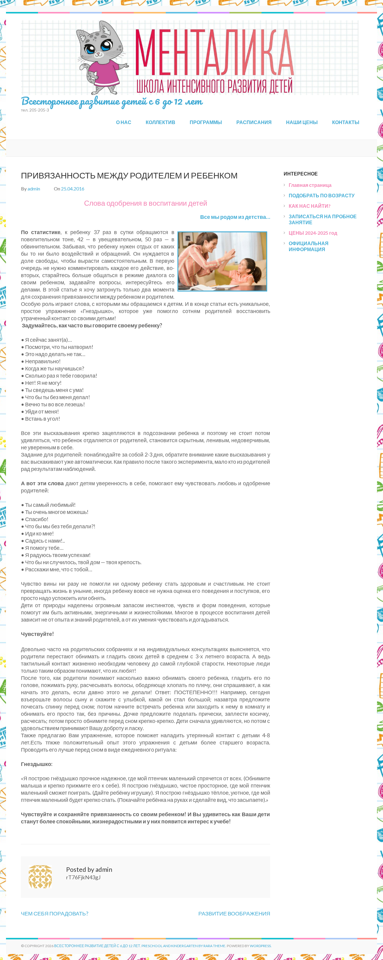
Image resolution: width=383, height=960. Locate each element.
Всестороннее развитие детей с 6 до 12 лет (111, 100)
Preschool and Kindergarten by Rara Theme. (184, 946)
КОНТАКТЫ (345, 122)
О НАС (123, 122)
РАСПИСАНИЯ (254, 122)
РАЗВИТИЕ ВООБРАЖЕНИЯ (234, 913)
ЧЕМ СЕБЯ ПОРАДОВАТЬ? (54, 913)
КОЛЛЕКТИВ (160, 122)
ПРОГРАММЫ (206, 122)
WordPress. (261, 946)
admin (34, 188)
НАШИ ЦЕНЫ (302, 122)
